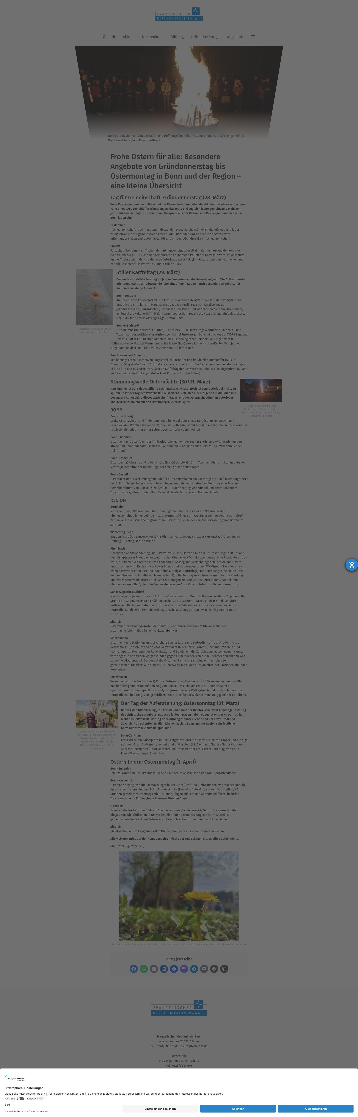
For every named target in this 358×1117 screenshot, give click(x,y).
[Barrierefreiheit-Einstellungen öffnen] (352, 564)
